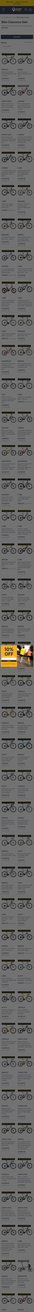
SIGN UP (9, 661)
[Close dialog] (32, 646)
